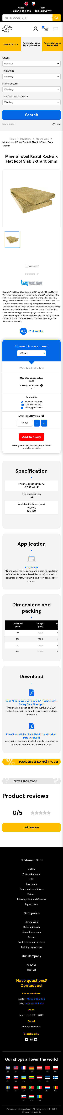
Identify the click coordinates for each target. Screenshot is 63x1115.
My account (31, 904)
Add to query (31, 437)
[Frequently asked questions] (31, 781)
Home (13, 138)
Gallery (31, 868)
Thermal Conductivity (15, 96)
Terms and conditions (31, 889)
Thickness (8, 70)
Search (31, 114)
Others (31, 937)
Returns (31, 894)
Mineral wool (42, 138)
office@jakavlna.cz (33, 407)
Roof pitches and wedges (31, 942)
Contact (31, 969)
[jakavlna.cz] (7, 28)
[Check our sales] (31, 762)
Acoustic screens (31, 932)
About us (31, 964)
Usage (6, 58)
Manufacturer (10, 83)
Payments (31, 884)
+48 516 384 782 (42, 11)
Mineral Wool (31, 921)
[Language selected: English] (31, 3)
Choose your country (31, 1112)
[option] (34, 4)
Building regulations (31, 947)
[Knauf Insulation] (31, 283)
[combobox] (31, 353)
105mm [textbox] (24, 353)
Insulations (26, 138)
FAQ (32, 879)
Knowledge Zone (31, 873)
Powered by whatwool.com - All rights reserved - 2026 (31, 1109)
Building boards (31, 926)
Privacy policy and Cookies (31, 899)
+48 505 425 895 (21, 11)
